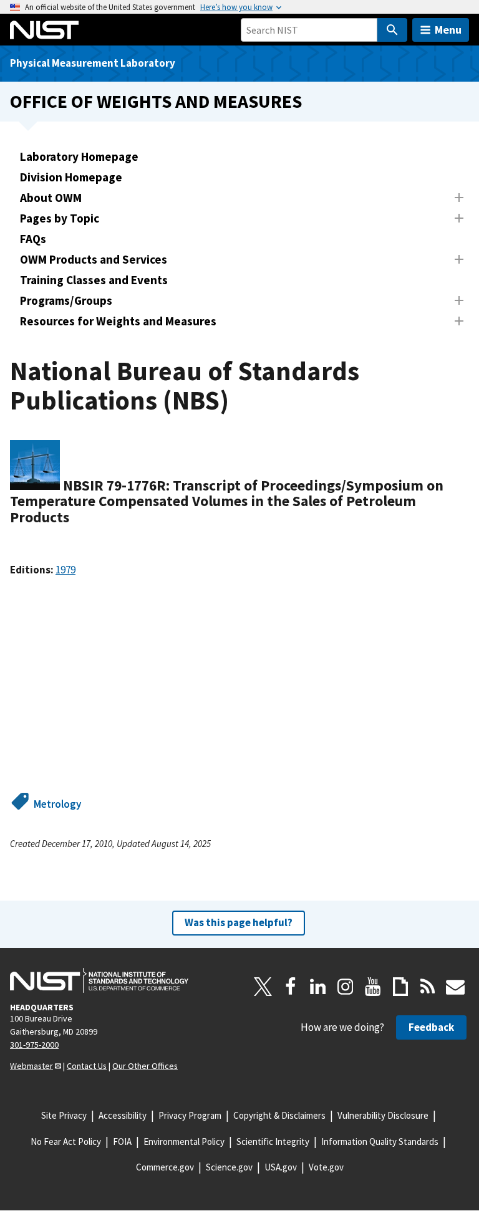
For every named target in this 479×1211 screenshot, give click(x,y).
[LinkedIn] (318, 986)
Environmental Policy (184, 1141)
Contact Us (87, 1065)
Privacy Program (189, 1115)
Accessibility (123, 1115)
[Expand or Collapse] (459, 198)
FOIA (122, 1141)
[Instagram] (345, 986)
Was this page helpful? (239, 922)
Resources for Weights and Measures (118, 321)
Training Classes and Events (94, 279)
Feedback (431, 1027)
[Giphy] (400, 986)
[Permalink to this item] (77, 517)
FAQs (33, 238)
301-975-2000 (34, 1044)
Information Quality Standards (379, 1141)
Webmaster (31, 1065)
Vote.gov (326, 1167)
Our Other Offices (145, 1065)
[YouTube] (373, 986)
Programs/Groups (66, 300)
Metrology (57, 804)
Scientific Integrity (272, 1141)
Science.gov (229, 1167)
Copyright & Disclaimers (279, 1115)
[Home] (44, 30)
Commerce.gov (165, 1167)
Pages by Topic (59, 218)
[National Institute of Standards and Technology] (99, 980)
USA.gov (280, 1167)
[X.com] (263, 986)
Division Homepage (71, 177)
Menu (448, 29)
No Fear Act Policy (66, 1141)
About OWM (51, 197)
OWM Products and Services (93, 259)
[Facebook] (290, 986)
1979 (65, 570)
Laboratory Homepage (79, 156)
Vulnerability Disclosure (382, 1115)
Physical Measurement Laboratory (92, 63)
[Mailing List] (455, 986)
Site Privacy (64, 1115)
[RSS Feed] (428, 986)
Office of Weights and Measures (156, 101)
